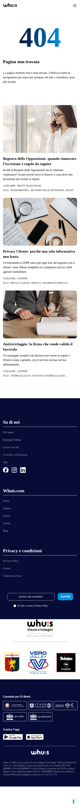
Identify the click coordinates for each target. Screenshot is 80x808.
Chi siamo (8, 432)
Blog (5, 530)
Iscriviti (65, 596)
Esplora (7, 508)
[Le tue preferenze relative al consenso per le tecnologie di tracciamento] (73, 801)
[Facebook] (6, 470)
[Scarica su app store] (35, 737)
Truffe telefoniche (29, 186)
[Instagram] (14, 470)
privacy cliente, (20, 283)
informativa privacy (55, 283)
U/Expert (22, 278)
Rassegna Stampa (12, 439)
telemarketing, (20, 190)
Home (6, 501)
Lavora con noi (11, 447)
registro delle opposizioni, (48, 190)
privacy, (36, 283)
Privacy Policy (10, 561)
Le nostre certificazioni (15, 454)
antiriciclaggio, (21, 375)
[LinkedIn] (23, 470)
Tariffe (6, 515)
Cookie (6, 568)
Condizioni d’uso (12, 575)
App (5, 462)
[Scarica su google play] (13, 737)
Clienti (6, 523)
